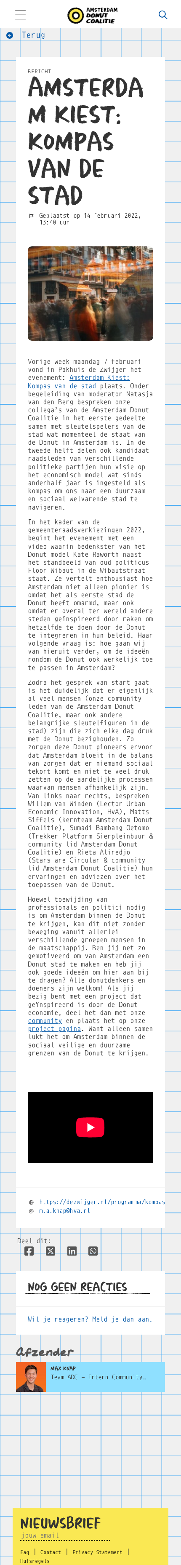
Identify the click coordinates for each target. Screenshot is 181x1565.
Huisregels (35, 1561)
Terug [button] (31, 35)
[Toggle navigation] (20, 16)
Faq (24, 1552)
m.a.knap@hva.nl (64, 1210)
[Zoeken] (163, 16)
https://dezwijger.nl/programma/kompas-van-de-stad (106, 1202)
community (45, 1020)
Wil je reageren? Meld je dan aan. (90, 1319)
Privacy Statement (97, 1552)
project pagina (54, 1028)
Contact (50, 1552)
